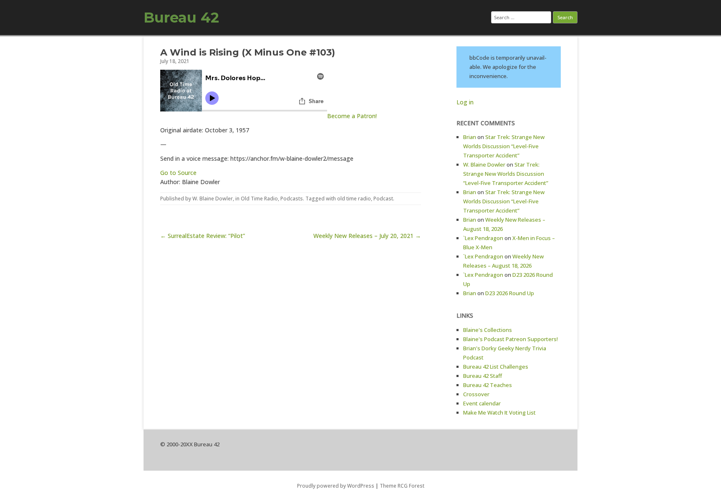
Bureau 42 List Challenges (495, 366)
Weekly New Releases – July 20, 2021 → (367, 236)
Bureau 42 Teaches (487, 385)
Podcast (383, 198)
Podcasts (291, 198)
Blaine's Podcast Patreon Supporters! (510, 339)
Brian (469, 137)
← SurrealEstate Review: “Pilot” (202, 236)
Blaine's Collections (487, 330)
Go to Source (178, 173)
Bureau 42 (181, 17)
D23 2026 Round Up (509, 293)
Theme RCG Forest (402, 485)
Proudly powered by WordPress (335, 485)
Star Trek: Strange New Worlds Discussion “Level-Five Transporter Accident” (504, 146)
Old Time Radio (259, 198)
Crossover (476, 394)
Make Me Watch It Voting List (499, 412)
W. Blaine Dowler (212, 198)
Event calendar (482, 403)
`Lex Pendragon (483, 238)
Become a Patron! (352, 116)
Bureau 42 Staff (482, 376)
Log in (465, 102)
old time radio (354, 198)
